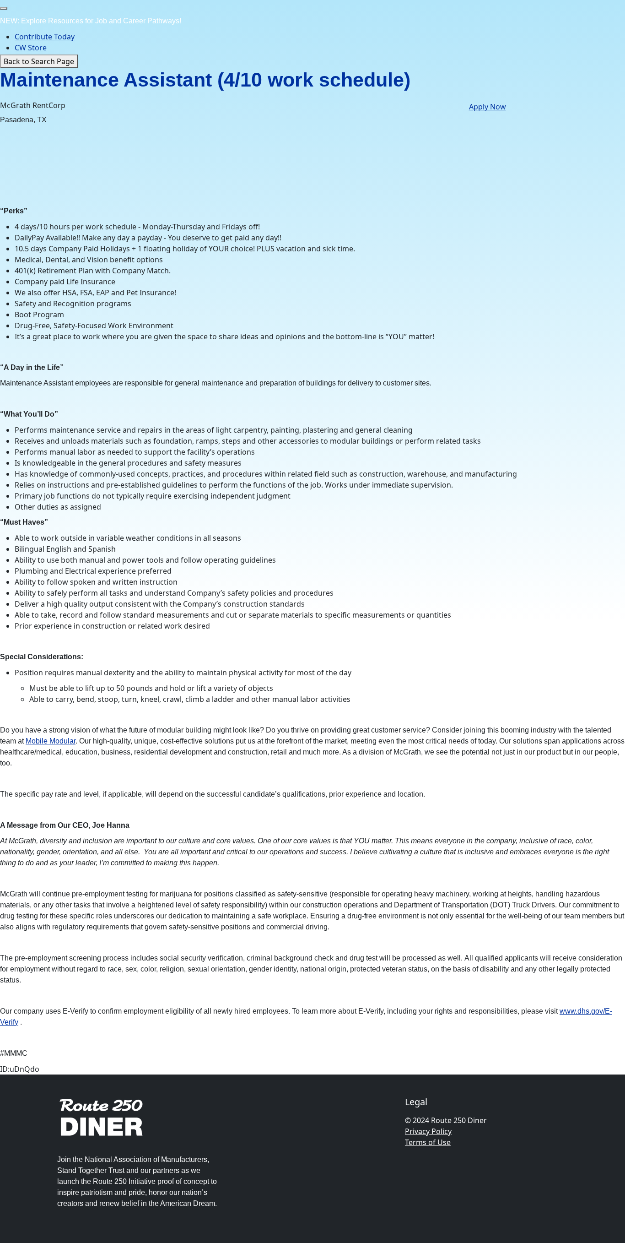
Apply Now (487, 107)
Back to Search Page (39, 61)
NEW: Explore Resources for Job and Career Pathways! (90, 21)
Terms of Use (428, 1142)
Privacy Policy (428, 1131)
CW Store (31, 48)
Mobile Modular (50, 741)
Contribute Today (45, 37)
